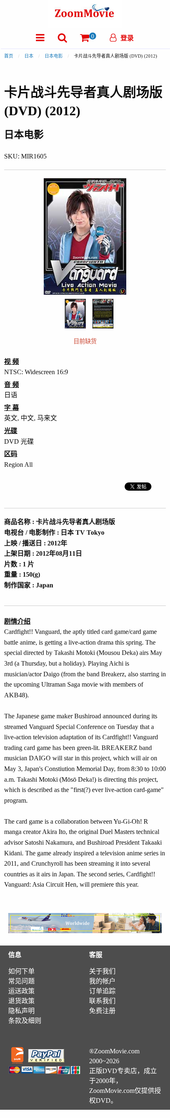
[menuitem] (40, 37)
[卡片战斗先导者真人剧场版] (75, 312)
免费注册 (102, 1010)
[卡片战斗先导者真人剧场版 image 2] (102, 313)
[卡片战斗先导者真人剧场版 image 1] (75, 313)
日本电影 (54, 56)
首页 (8, 56)
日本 (28, 56)
